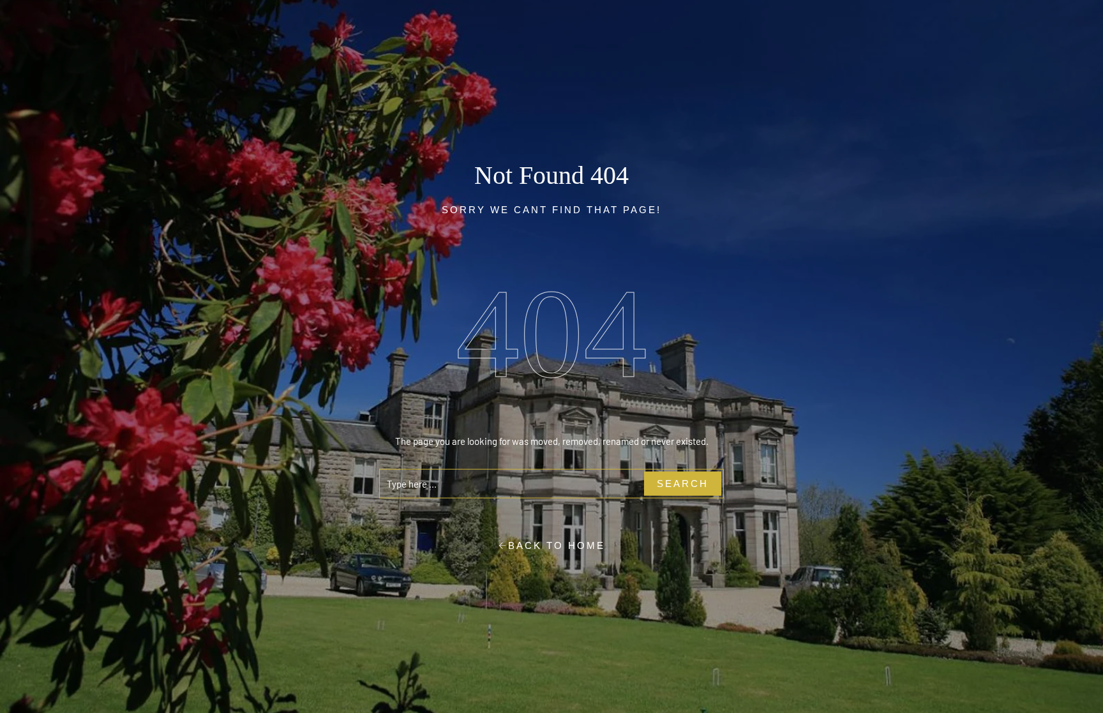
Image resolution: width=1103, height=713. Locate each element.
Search (683, 482)
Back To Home (556, 545)
